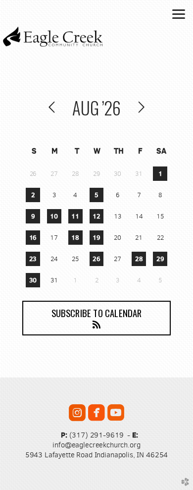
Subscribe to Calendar (96, 313)
